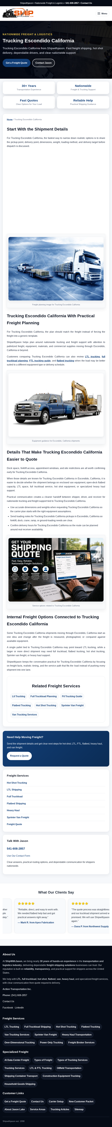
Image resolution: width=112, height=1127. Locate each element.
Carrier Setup (56, 1101)
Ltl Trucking (18, 696)
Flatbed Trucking (21, 705)
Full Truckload (15, 796)
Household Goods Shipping (20, 1084)
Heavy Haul (13, 810)
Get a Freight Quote (16, 63)
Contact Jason (43, 63)
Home (10, 119)
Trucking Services (14, 1068)
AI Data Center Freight (17, 1060)
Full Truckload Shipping (37, 1027)
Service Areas (37, 1109)
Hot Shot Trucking (46, 705)
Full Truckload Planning (43, 696)
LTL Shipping (14, 789)
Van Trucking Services (24, 714)
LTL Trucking (12, 1027)
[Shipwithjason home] (18, 13)
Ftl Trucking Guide (72, 696)
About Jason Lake (15, 1109)
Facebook (8, 1007)
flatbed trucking (65, 360)
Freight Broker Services (81, 1042)
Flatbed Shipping (16, 803)
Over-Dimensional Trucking (20, 1042)
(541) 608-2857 (19, 995)
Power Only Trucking (51, 1042)
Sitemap (79, 1109)
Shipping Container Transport (21, 1076)
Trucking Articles (60, 1109)
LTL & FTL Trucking (41, 1068)
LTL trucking (92, 356)
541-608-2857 (72, 3)
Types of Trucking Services (72, 1060)
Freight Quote (14, 824)
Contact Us (86, 3)
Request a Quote (19, 756)
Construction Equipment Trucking (61, 1076)
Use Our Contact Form (18, 856)
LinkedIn (19, 1007)
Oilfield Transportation (69, 1068)
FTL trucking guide (40, 360)
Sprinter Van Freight (72, 705)
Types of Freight (43, 1060)
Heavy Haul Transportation (77, 1034)
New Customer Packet (81, 1101)
